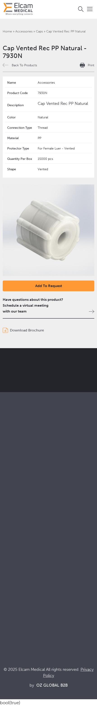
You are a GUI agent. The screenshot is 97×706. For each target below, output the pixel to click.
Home (7, 31)
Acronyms (11, 615)
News (7, 621)
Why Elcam (12, 537)
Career (8, 568)
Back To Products (24, 65)
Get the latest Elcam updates (41, 382)
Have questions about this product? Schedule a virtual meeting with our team (33, 305)
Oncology (11, 514)
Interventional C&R (18, 508)
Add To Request (48, 286)
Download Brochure (27, 330)
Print (91, 65)
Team (7, 561)
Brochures (11, 596)
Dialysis (9, 502)
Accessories (23, 31)
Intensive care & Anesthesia (25, 496)
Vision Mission (14, 543)
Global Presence (16, 555)
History (8, 574)
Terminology (13, 609)
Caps (39, 31)
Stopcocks (11, 461)
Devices (9, 467)
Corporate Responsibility (23, 549)
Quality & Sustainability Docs (26, 602)
